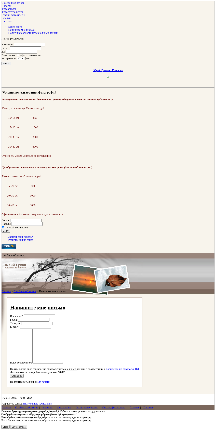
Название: (7, 44)
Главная (6, 291)
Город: (14, 319)
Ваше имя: (16, 316)
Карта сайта (15, 26)
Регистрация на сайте (20, 239)
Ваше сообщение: (21, 362)
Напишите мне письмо (21, 29)
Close (5, 427)
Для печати (43, 381)
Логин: (6, 220)
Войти (6, 231)
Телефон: (15, 323)
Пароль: (6, 223)
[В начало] (15, 267)
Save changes (19, 427)
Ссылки (6, 18)
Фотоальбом (9, 8)
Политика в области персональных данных (33, 32)
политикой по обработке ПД (122, 369)
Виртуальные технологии (37, 403)
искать (6, 63)
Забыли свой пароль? (20, 236)
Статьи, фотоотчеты (13, 15)
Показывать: (9, 55)
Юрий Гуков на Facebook (108, 70)
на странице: (9, 58)
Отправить (16, 376)
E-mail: (14, 326)
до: (3, 51)
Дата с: (5, 48)
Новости (6, 5)
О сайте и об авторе (13, 2)
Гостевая (6, 21)
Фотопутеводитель (12, 11)
